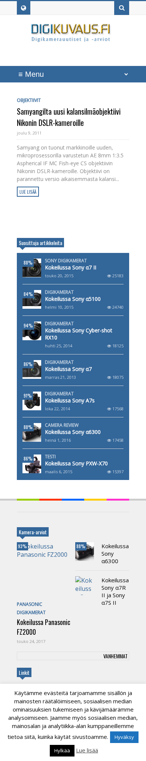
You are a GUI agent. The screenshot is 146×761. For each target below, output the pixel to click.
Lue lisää (27, 191)
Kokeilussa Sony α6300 (73, 431)
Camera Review (62, 425)
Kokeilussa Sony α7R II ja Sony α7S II (115, 591)
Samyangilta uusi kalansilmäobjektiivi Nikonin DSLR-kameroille (69, 117)
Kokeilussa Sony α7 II (70, 267)
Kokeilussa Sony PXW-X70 (76, 463)
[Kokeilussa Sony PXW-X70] (31, 464)
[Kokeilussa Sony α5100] (31, 299)
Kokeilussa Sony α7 (68, 368)
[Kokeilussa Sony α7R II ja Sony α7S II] (84, 585)
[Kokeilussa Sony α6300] (31, 432)
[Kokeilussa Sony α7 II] (31, 268)
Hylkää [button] (62, 750)
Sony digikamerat (66, 261)
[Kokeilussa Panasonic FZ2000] (44, 570)
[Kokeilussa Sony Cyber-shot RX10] (31, 330)
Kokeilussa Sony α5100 (73, 298)
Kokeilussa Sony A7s (70, 400)
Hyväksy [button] (124, 737)
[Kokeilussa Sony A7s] (31, 401)
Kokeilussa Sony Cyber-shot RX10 (78, 334)
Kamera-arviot (33, 532)
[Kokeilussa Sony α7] (31, 369)
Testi (50, 457)
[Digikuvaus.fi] (73, 38)
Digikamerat (59, 292)
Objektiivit (29, 100)
